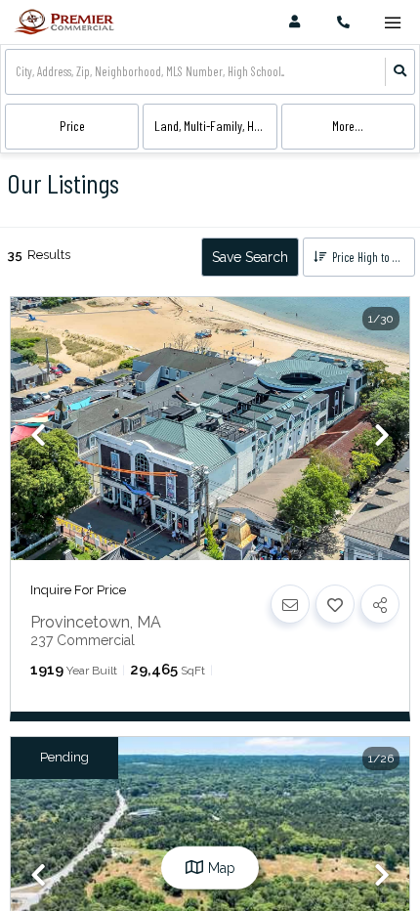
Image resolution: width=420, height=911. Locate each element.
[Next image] (382, 437)
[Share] (379, 604)
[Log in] (294, 22)
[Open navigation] (392, 23)
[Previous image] (38, 437)
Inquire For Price (78, 590)
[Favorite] (335, 604)
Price (72, 125)
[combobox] (17, 71)
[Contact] (290, 604)
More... (347, 125)
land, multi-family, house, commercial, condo (215, 125)
